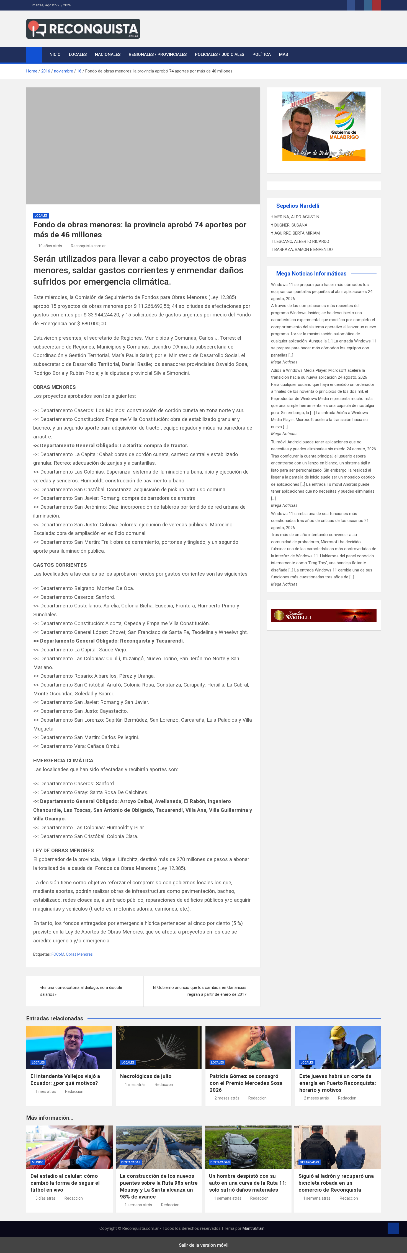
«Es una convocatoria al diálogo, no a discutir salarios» (81, 991)
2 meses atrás (227, 1098)
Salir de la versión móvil (203, 1245)
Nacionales (107, 54)
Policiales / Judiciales (219, 54)
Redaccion (74, 1091)
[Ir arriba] (393, 1228)
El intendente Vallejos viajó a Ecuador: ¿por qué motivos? (65, 1079)
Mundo (37, 1162)
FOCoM (57, 954)
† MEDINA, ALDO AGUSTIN (295, 216)
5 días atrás (45, 1198)
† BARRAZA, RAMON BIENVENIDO (302, 249)
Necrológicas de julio (145, 1076)
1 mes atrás (45, 1091)
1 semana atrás (138, 1205)
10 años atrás (50, 246)
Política (262, 54)
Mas (283, 54)
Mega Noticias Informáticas (311, 273)
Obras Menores (79, 954)
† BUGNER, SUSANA (289, 225)
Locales (78, 54)
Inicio (54, 54)
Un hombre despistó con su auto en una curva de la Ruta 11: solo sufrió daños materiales (248, 1183)
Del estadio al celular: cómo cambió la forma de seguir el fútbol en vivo (65, 1183)
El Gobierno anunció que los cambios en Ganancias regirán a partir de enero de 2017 (199, 991)
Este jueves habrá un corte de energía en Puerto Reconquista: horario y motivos (337, 1083)
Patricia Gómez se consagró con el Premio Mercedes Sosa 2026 (246, 1083)
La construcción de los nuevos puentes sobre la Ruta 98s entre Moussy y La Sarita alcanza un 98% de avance (159, 1186)
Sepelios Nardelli (297, 205)
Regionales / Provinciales (158, 54)
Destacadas (131, 1162)
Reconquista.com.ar (88, 246)
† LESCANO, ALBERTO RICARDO (300, 241)
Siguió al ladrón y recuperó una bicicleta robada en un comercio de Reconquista (336, 1183)
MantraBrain (253, 1228)
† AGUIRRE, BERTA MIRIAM (295, 233)
